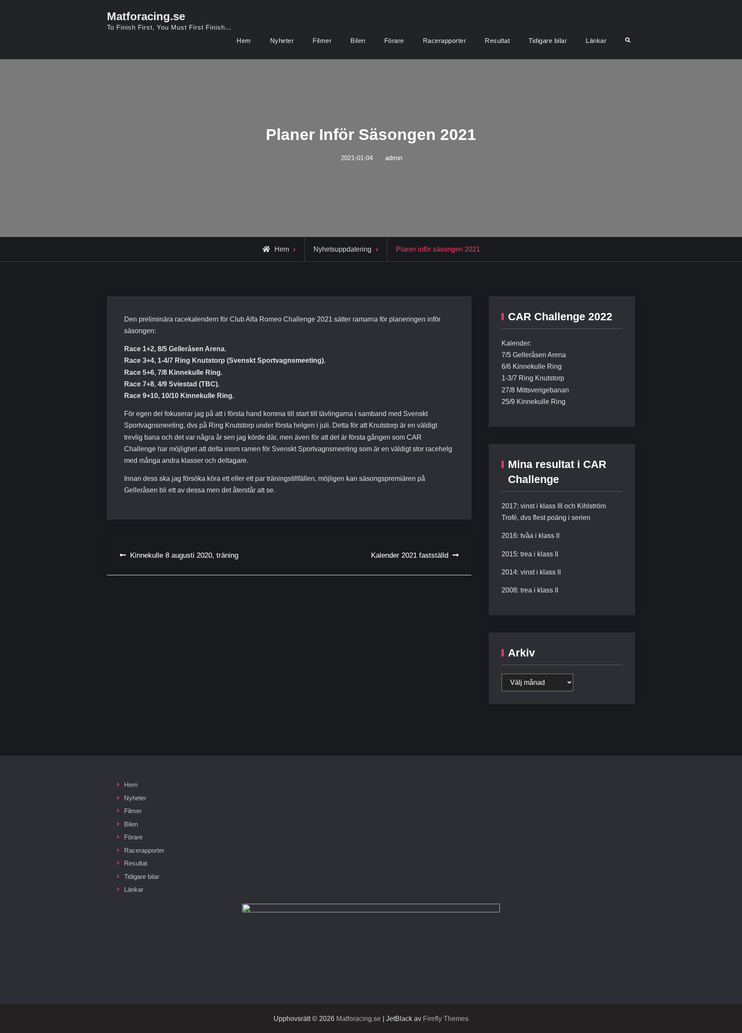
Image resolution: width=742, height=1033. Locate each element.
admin (393, 157)
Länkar (596, 40)
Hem (244, 40)
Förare (394, 40)
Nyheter (282, 40)
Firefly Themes (445, 1018)
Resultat (497, 40)
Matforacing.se (146, 16)
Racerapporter (444, 40)
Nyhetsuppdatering (342, 249)
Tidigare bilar (548, 40)
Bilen (357, 40)
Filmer (322, 40)
